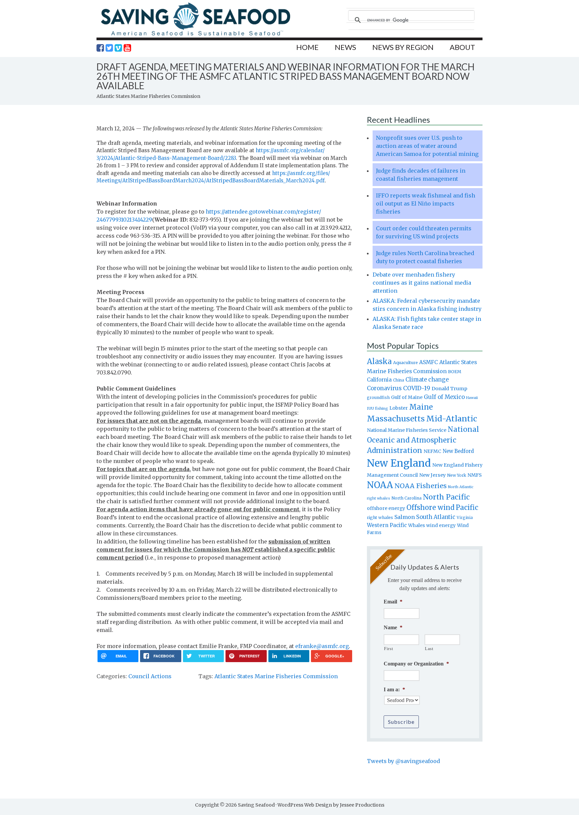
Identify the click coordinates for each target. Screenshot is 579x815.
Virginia (465, 517)
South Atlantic (435, 517)
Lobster (398, 408)
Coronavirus (384, 388)
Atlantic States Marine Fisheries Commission (276, 676)
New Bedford (458, 451)
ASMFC (428, 362)
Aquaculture (405, 362)
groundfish (378, 397)
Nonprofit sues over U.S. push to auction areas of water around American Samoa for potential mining (427, 145)
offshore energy (386, 508)
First (388, 648)
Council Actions (150, 676)
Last (429, 648)
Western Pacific (387, 525)
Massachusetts (396, 418)
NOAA (380, 485)
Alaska (379, 361)
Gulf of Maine (407, 397)
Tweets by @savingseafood (403, 761)
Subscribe (401, 721)
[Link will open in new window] (100, 48)
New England (399, 463)
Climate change (427, 379)
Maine (421, 407)
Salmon (404, 517)
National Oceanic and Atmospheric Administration (423, 440)
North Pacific (446, 497)
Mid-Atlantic (451, 418)
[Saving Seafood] (195, 35)
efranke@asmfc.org (322, 646)
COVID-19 (416, 388)
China (398, 380)
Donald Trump (449, 389)
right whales (380, 517)
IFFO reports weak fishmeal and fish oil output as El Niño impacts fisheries (425, 203)
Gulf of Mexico (444, 397)
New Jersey (432, 475)
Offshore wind (430, 507)
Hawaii (472, 398)
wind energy (441, 525)
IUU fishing (377, 408)
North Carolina (406, 498)
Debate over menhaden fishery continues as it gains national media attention (422, 282)
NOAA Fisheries (420, 486)
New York (456, 475)
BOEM (454, 371)
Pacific (467, 507)
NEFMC (432, 451)
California (379, 379)
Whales (416, 525)
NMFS (474, 475)
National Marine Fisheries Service (406, 430)
